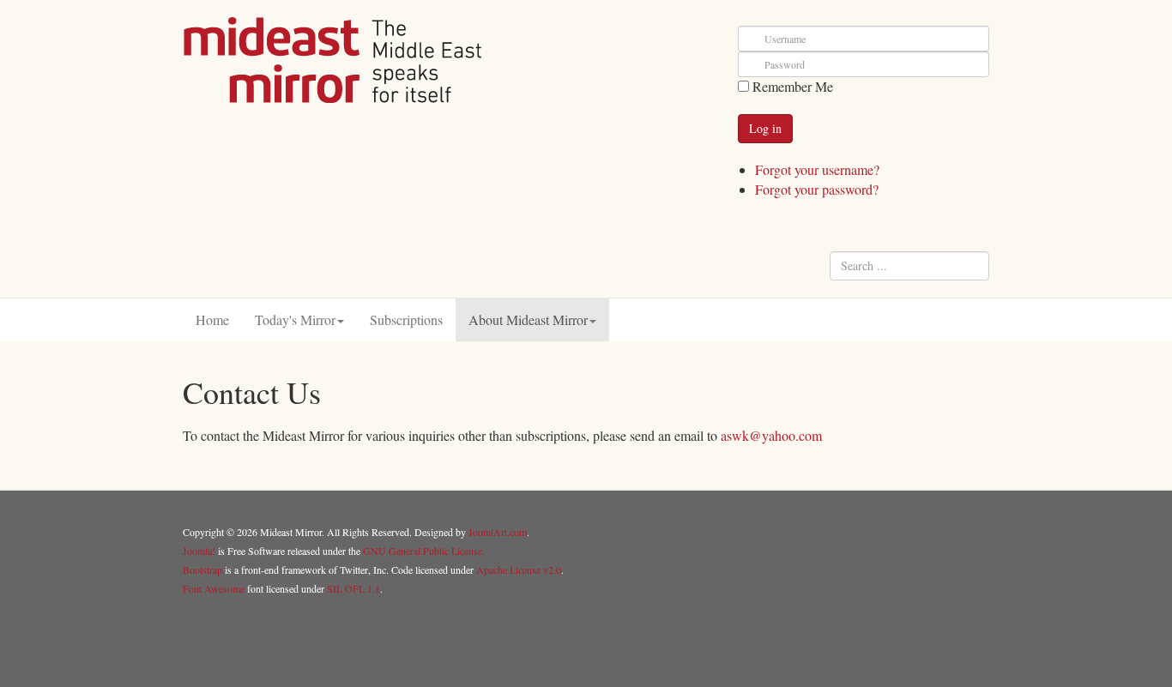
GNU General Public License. (424, 550)
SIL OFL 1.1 (353, 588)
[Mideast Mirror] (333, 60)
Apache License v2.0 (518, 569)
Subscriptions (406, 319)
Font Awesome (214, 588)
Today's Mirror (295, 319)
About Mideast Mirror (528, 319)
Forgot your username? (817, 169)
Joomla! (199, 550)
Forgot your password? (817, 189)
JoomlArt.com (497, 532)
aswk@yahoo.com (771, 435)
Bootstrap (202, 569)
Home (212, 319)
